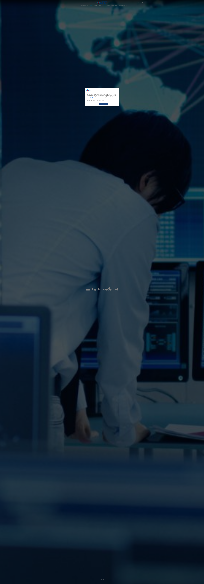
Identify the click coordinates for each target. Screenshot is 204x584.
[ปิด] (118, 89)
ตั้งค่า (98, 103)
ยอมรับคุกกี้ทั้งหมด (104, 103)
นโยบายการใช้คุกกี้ (89, 97)
